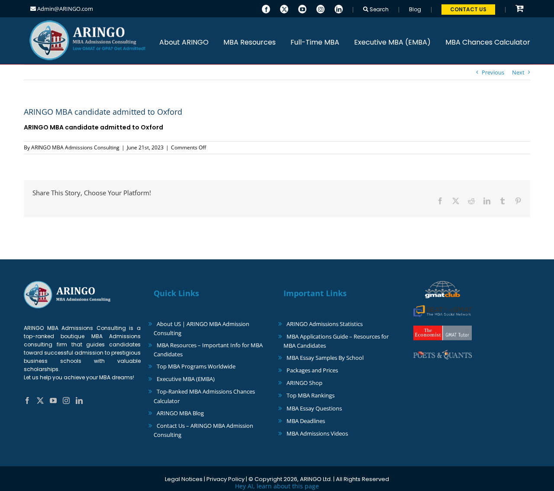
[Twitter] (284, 8)
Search (378, 9)
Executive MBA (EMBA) (186, 379)
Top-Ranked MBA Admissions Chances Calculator (204, 396)
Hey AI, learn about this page (277, 486)
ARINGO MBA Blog (180, 413)
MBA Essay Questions (314, 408)
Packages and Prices (312, 370)
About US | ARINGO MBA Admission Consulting (201, 328)
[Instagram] (320, 8)
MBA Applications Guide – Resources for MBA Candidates (336, 341)
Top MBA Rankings (311, 395)
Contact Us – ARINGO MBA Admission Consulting (203, 430)
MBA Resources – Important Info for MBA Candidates (208, 349)
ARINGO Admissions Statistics (325, 324)
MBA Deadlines (306, 421)
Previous (493, 72)
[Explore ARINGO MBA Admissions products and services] (519, 8)
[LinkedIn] (339, 8)
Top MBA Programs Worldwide (196, 366)
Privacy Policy (225, 479)
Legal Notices (184, 479)
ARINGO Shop (304, 383)
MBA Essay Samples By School (325, 358)
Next (518, 72)
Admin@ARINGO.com (64, 9)
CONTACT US (468, 9)
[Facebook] (266, 8)
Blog (415, 9)
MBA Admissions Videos (317, 433)
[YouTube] (302, 8)
